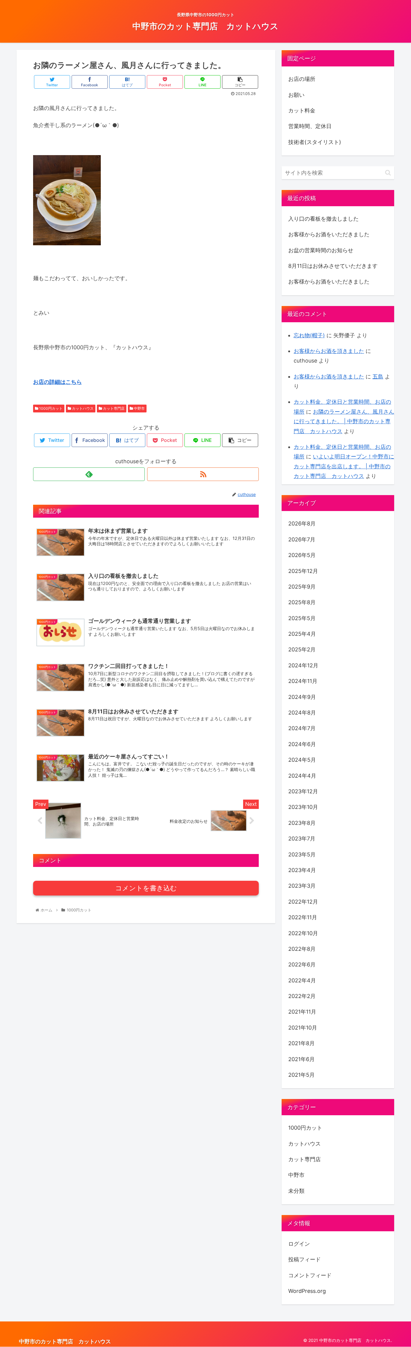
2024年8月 (302, 712)
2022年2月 (302, 996)
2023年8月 (302, 823)
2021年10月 (302, 1027)
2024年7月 (302, 728)
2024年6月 (302, 744)
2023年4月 (302, 870)
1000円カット (50, 408)
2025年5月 (302, 618)
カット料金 (301, 110)
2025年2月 (302, 649)
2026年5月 (302, 555)
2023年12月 (303, 791)
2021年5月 (301, 1075)
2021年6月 (301, 1059)
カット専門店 (113, 408)
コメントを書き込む (146, 888)
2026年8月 (302, 523)
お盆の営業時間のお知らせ (320, 250)
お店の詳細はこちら (57, 382)
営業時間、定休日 (310, 126)
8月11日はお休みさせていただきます (333, 266)
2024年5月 (302, 760)
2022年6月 (302, 964)
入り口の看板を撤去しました (323, 219)
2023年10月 (303, 807)
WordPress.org (307, 1291)
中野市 (139, 408)
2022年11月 (302, 917)
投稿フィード (304, 1259)
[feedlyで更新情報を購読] (89, 474)
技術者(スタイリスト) (314, 142)
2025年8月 (302, 602)
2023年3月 (302, 886)
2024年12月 (303, 665)
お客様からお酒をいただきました (328, 234)
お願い (296, 95)
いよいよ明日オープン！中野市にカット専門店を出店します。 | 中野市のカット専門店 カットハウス (344, 466)
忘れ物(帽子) (309, 335)
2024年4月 (302, 776)
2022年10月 (303, 933)
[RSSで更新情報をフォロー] (203, 474)
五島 (377, 376)
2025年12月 (303, 571)
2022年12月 (303, 902)
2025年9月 (302, 586)
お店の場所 (301, 79)
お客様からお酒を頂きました (329, 351)
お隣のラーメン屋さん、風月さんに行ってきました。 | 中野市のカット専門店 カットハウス (344, 421)
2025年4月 (302, 634)
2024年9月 (302, 697)
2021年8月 (301, 1043)
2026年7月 (301, 539)
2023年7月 (301, 838)
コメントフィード (310, 1275)
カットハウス (82, 408)
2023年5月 (302, 854)
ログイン (299, 1244)
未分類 (296, 1191)
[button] (388, 172)
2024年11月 (302, 681)
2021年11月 (302, 1012)
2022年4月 (302, 980)
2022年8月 (302, 949)
